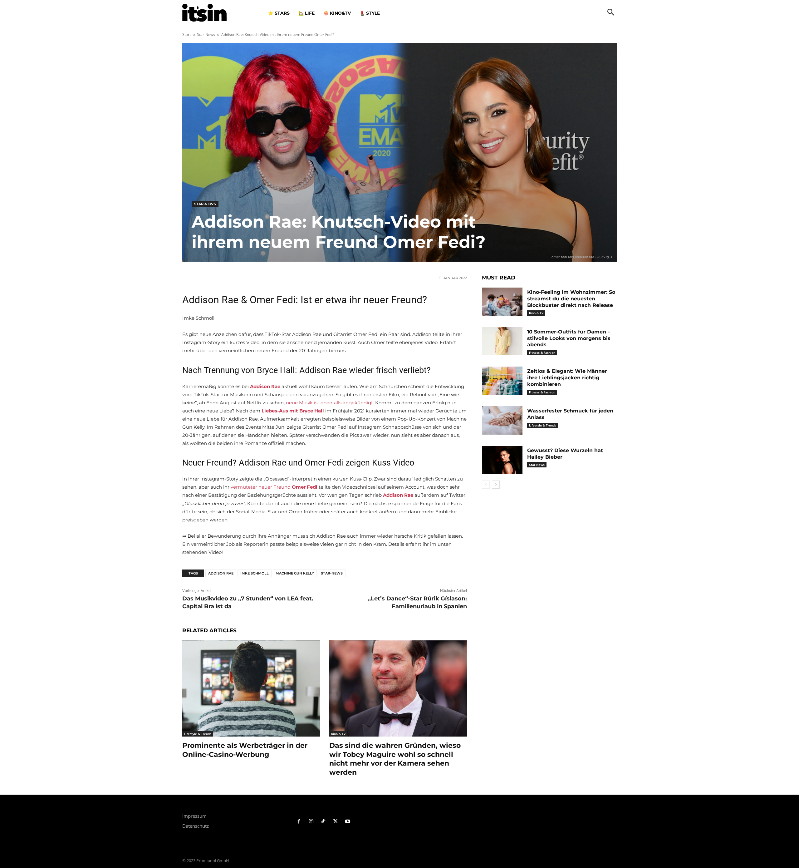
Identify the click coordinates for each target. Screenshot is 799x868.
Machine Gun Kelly (295, 573)
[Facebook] (299, 821)
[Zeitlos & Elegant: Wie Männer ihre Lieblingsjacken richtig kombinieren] (502, 381)
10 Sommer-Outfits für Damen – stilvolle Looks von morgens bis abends (568, 338)
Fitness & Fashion (542, 352)
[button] (611, 13)
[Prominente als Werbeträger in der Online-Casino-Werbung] (251, 688)
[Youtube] (347, 821)
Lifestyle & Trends (197, 734)
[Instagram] (311, 821)
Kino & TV (338, 734)
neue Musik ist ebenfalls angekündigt (329, 403)
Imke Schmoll (254, 573)
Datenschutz (195, 826)
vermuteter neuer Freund (274, 487)
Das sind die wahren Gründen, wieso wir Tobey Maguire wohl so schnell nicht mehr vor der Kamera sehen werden (395, 759)
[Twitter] (335, 821)
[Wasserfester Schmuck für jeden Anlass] (502, 420)
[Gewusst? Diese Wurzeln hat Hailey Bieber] (502, 460)
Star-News (206, 34)
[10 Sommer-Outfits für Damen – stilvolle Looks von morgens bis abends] (502, 341)
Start (186, 34)
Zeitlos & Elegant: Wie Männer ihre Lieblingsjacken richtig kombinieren (567, 377)
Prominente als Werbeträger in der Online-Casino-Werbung (244, 750)
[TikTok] (323, 821)
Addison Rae (220, 573)
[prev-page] (486, 485)
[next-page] (496, 485)
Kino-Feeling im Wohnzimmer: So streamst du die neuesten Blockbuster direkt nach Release (571, 298)
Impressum (194, 816)
